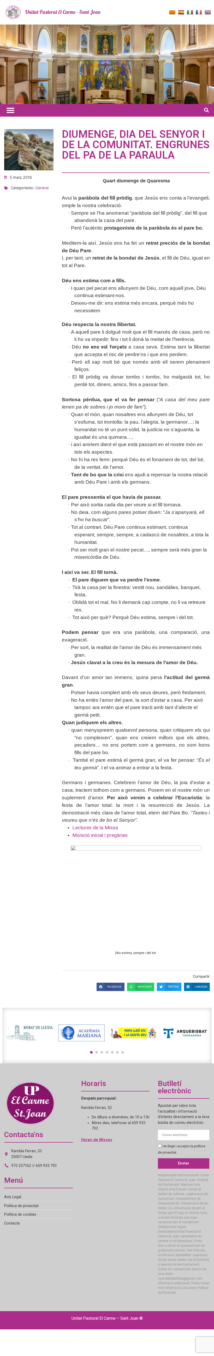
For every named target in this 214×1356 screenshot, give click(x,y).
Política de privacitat (21, 1206)
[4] (107, 1052)
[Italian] (190, 12)
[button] (5, 64)
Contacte (12, 1223)
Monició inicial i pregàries (100, 835)
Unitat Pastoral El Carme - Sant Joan (62, 12)
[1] (91, 1052)
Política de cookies (20, 1214)
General (42, 187)
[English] (208, 12)
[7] (122, 1052)
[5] (112, 1052)
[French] (199, 12)
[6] (117, 1052)
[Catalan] (172, 12)
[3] (101, 1052)
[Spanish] (181, 12)
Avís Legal (12, 1197)
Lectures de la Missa (95, 828)
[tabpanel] (30, 1033)
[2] (96, 1052)
